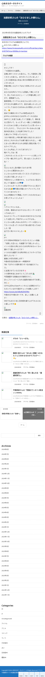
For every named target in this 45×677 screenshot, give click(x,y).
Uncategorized (7, 619)
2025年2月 (5, 464)
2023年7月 (5, 556)
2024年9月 (5, 488)
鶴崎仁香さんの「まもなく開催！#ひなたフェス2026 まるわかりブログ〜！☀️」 (28, 355)
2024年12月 (6, 474)
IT (2, 614)
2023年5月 (5, 566)
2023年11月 (6, 537)
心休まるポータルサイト (12, 3)
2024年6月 (5, 503)
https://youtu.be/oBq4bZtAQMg (16, 292)
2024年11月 (6, 478)
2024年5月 (5, 508)
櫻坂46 (4, 657)
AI (2, 609)
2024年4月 (5, 512)
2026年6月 (5, 459)
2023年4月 (5, 571)
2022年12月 (6, 590)
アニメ (4, 628)
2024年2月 (5, 522)
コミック (4, 633)
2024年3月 (5, 517)
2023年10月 (6, 541)
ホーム (22, 425)
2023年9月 (5, 546)
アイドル (4, 623)
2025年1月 (5, 469)
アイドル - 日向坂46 (23, 24)
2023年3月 (5, 576)
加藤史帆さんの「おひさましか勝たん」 (24, 318)
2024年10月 (6, 483)
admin (41, 323)
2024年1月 (5, 527)
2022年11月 (6, 595)
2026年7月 (5, 454)
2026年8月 (5, 449)
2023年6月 (5, 561)
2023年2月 (5, 580)
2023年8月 (5, 551)
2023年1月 (5, 585)
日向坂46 (5, 653)
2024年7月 (5, 498)
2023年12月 (6, 532)
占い (3, 648)
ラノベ (4, 638)
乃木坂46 (5, 643)
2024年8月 (5, 493)
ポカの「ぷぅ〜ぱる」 (21, 338)
